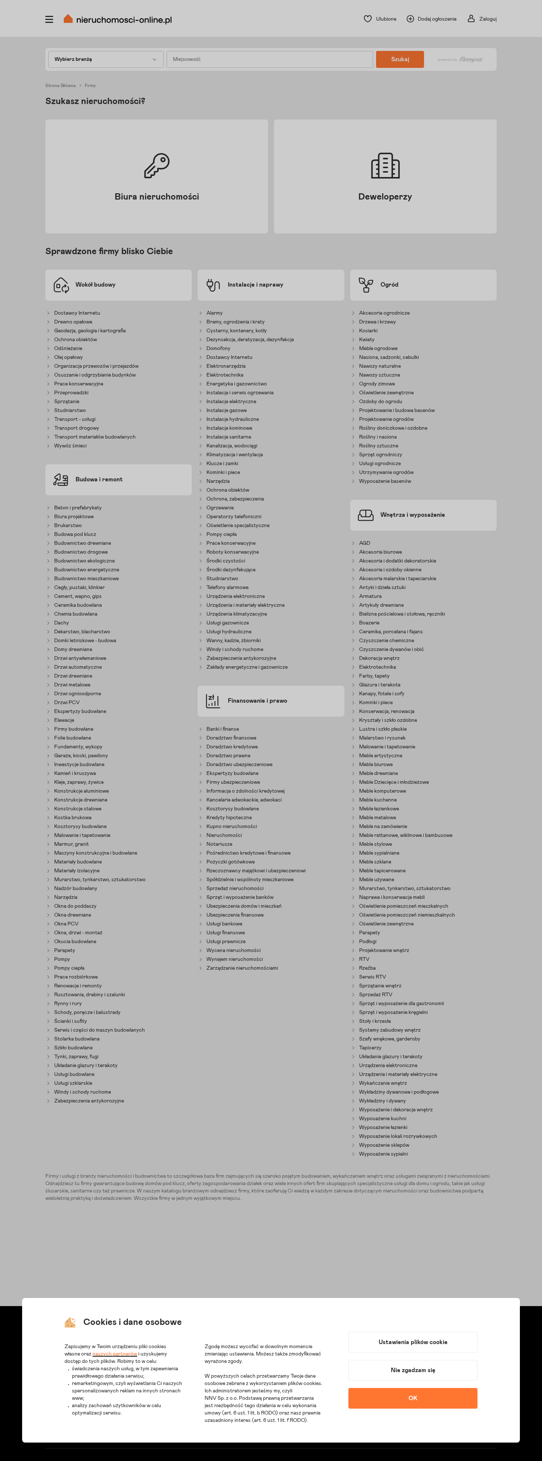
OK (413, 1398)
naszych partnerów (115, 1354)
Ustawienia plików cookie (413, 1342)
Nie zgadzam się (413, 1370)
